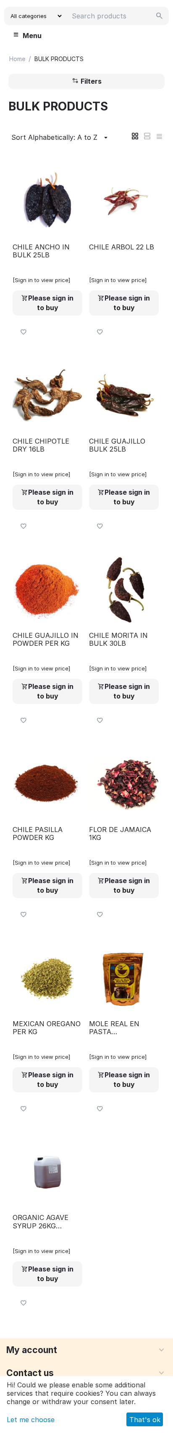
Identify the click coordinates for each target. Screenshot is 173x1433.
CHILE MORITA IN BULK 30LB (118, 639)
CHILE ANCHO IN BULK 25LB (41, 251)
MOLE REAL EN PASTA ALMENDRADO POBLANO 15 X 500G (123, 1028)
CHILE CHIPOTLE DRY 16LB (41, 445)
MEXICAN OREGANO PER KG (47, 1028)
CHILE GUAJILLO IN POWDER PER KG (46, 639)
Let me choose (31, 1419)
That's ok (144, 1419)
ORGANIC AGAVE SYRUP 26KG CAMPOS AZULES (42, 1222)
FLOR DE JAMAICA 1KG (120, 834)
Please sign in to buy (50, 303)
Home (17, 58)
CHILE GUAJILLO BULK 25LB (117, 445)
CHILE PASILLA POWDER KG (38, 834)
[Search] (159, 16)
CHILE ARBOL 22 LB (121, 247)
